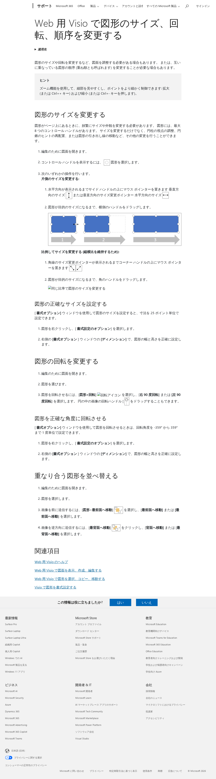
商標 (160, 770)
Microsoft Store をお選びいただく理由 (95, 658)
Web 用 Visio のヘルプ (51, 561)
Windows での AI (13, 658)
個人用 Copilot (12, 651)
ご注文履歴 (81, 651)
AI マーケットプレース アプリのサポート (96, 704)
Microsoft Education (156, 624)
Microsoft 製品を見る (16, 664)
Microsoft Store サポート (88, 637)
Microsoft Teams (13, 738)
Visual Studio (82, 738)
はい (120, 602)
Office (81, 6)
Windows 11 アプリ (15, 671)
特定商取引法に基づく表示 (123, 770)
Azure (8, 704)
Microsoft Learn (83, 697)
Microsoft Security (14, 697)
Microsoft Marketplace (87, 718)
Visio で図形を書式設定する (55, 587)
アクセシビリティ (155, 718)
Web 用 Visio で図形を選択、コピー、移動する (70, 578)
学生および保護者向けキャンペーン (164, 664)
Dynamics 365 (12, 711)
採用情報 (150, 691)
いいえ (147, 602)
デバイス (109, 6)
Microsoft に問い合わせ (72, 770)
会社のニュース (154, 697)
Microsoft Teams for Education (161, 637)
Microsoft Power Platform (88, 725)
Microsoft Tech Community (89, 711)
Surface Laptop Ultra (15, 637)
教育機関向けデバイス (157, 631)
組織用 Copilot (12, 644)
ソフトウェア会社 (84, 731)
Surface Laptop (12, 631)
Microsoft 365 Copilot (16, 731)
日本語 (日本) (18, 750)
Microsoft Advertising (16, 725)
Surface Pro (11, 624)
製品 (93, 6)
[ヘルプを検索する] (186, 5)
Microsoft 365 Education (158, 644)
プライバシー (97, 770)
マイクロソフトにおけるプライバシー (165, 704)
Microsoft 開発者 (84, 691)
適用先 (42, 49)
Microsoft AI (11, 691)
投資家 (149, 711)
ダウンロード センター (87, 631)
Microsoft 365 (64, 6)
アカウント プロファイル (88, 624)
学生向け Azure (154, 671)
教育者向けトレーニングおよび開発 (164, 658)
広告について (175, 770)
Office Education (154, 651)
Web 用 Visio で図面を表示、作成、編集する (68, 570)
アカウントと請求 (133, 6)
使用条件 (147, 770)
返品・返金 (81, 644)
